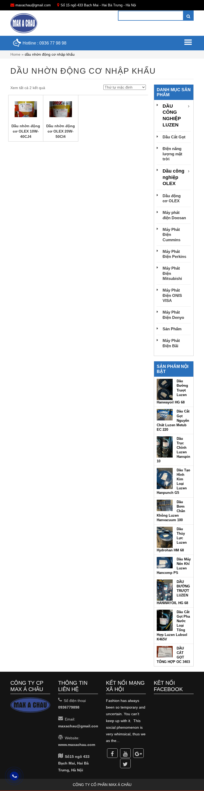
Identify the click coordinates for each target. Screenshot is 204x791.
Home (15, 54)
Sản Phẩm (172, 329)
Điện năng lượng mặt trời (172, 153)
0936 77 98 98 (52, 43)
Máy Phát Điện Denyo (173, 315)
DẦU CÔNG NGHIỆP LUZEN (172, 115)
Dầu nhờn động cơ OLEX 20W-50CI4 (60, 131)
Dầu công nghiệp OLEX (173, 177)
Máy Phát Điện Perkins (174, 254)
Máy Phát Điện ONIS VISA (172, 295)
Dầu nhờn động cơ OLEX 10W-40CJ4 (25, 131)
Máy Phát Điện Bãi (171, 343)
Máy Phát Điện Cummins (171, 234)
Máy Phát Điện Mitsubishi (172, 273)
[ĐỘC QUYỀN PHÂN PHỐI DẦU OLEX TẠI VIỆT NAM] (23, 23)
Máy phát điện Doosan (174, 215)
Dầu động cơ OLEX (172, 198)
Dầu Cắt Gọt (174, 137)
